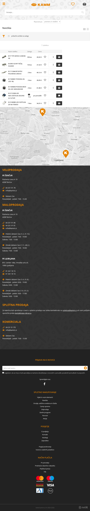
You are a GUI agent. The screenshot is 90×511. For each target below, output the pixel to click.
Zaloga (29, 51)
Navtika (45, 400)
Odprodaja (45, 409)
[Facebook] (45, 384)
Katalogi (45, 438)
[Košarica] (85, 4)
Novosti (45, 415)
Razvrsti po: (38, 22)
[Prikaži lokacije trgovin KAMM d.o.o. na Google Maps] (45, 136)
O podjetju (45, 431)
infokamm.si (11, 190)
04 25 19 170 (11, 327)
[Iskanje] (83, 12)
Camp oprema (45, 406)
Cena (40, 51)
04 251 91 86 (10, 223)
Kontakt (45, 434)
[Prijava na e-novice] (85, 368)
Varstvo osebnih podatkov (45, 450)
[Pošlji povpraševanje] (59, 96)
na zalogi (25, 36)
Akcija (45, 418)
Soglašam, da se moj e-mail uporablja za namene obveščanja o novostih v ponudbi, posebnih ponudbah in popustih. (44, 373)
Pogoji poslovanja (45, 447)
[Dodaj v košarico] (59, 57)
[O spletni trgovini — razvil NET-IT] (83, 507)
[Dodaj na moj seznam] (45, 57)
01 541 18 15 (10, 271)
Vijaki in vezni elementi (45, 397)
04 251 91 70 (10, 188)
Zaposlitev (45, 441)
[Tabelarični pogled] (88, 29)
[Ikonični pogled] (84, 29)
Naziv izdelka (12, 51)
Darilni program (45, 412)
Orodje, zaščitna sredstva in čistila (45, 403)
